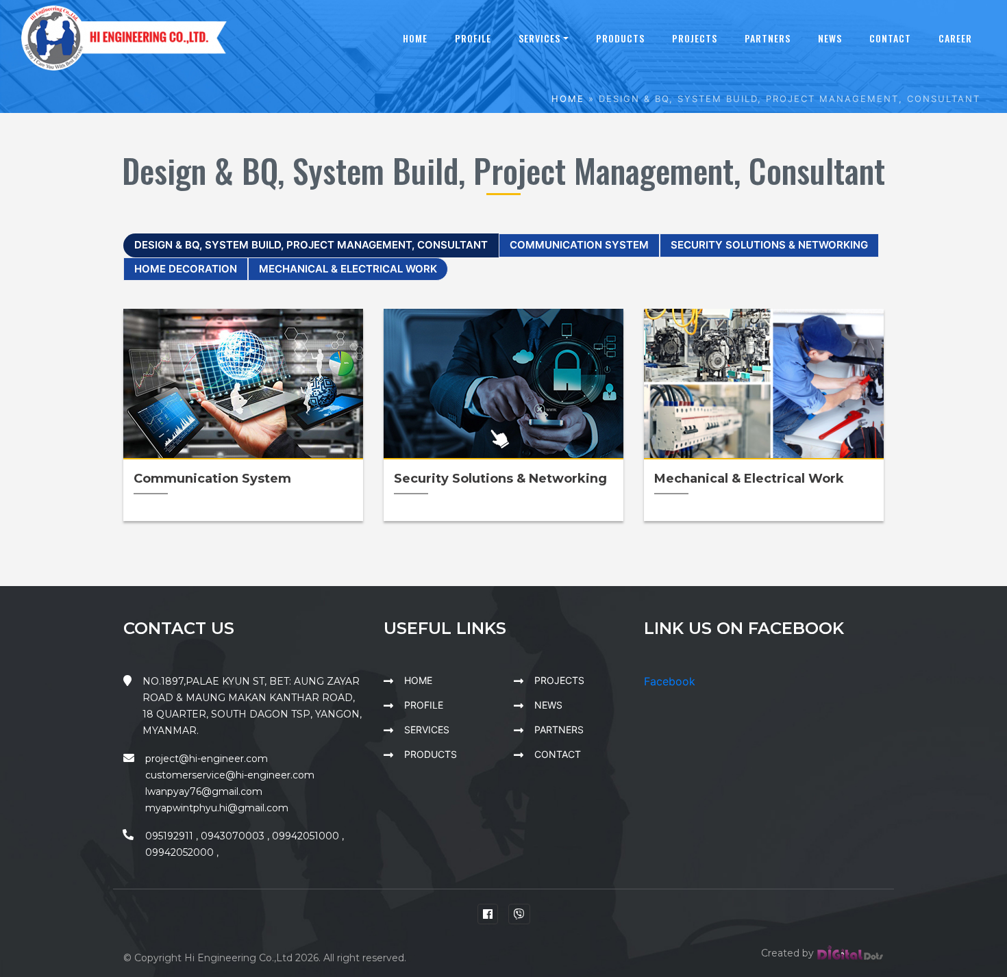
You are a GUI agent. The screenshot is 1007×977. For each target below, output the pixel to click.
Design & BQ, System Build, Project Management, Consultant (311, 244)
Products (620, 38)
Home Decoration (185, 268)
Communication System (579, 244)
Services (539, 38)
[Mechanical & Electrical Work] (764, 384)
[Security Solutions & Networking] (503, 384)
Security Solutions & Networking (769, 244)
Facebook (669, 681)
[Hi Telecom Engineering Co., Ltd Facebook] (487, 914)
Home (415, 38)
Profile (473, 38)
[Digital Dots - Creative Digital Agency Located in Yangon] (850, 953)
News (830, 38)
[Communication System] (243, 384)
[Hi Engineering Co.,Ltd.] (124, 37)
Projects (694, 38)
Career (955, 38)
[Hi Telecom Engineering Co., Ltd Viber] (519, 914)
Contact (890, 38)
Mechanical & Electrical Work (348, 268)
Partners (768, 38)
